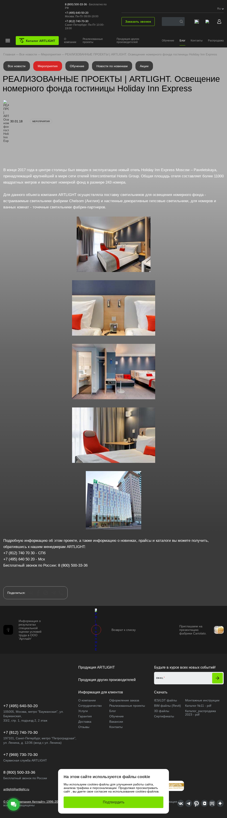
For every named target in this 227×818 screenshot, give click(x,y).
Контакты (197, 40)
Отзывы (83, 727)
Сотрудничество (90, 705)
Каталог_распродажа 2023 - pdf (200, 712)
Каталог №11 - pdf (198, 705)
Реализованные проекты (93, 40)
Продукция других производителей (128, 40)
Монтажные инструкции (202, 700)
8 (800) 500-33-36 (76, 4)
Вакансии (116, 721)
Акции (144, 66)
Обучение (168, 40)
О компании (70, 40)
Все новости (16, 66)
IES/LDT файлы (165, 700)
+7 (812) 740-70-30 (76, 21)
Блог (182, 40)
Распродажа (216, 40)
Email (159, 678)
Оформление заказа (124, 700)
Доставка (84, 721)
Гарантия (85, 716)
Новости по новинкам (112, 66)
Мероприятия (48, 66)
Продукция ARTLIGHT (96, 667)
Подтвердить (113, 802)
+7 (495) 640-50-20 (76, 12)
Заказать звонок (138, 21)
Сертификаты (164, 716)
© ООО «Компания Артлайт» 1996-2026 (32, 801)
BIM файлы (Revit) (167, 705)
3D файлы (161, 711)
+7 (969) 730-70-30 (20, 754)
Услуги (83, 711)
